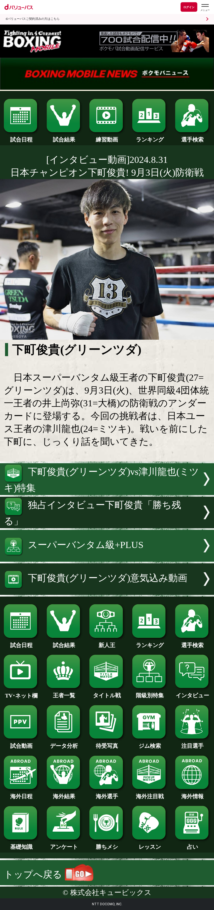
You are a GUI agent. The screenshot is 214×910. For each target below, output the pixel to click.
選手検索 (192, 139)
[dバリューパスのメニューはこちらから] (205, 7)
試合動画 (21, 746)
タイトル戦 (107, 695)
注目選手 (192, 746)
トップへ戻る (34, 874)
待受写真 (107, 746)
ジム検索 (150, 746)
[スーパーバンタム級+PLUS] (107, 558)
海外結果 (64, 796)
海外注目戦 (150, 796)
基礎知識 (21, 847)
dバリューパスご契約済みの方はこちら (33, 19)
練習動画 (107, 139)
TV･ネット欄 (21, 695)
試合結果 (64, 139)
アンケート (64, 847)
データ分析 (64, 746)
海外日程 (21, 796)
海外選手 (107, 796)
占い (192, 847)
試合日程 (21, 139)
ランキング (150, 139)
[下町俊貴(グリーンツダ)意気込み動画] (107, 591)
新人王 (107, 645)
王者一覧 (64, 695)
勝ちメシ (107, 847)
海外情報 (192, 796)
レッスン (150, 847)
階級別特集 (150, 695)
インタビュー (192, 695)
